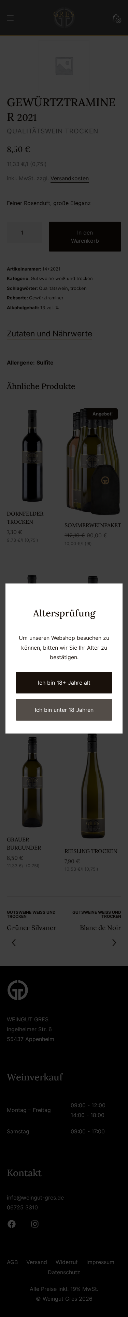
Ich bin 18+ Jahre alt (64, 682)
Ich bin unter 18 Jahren (64, 709)
